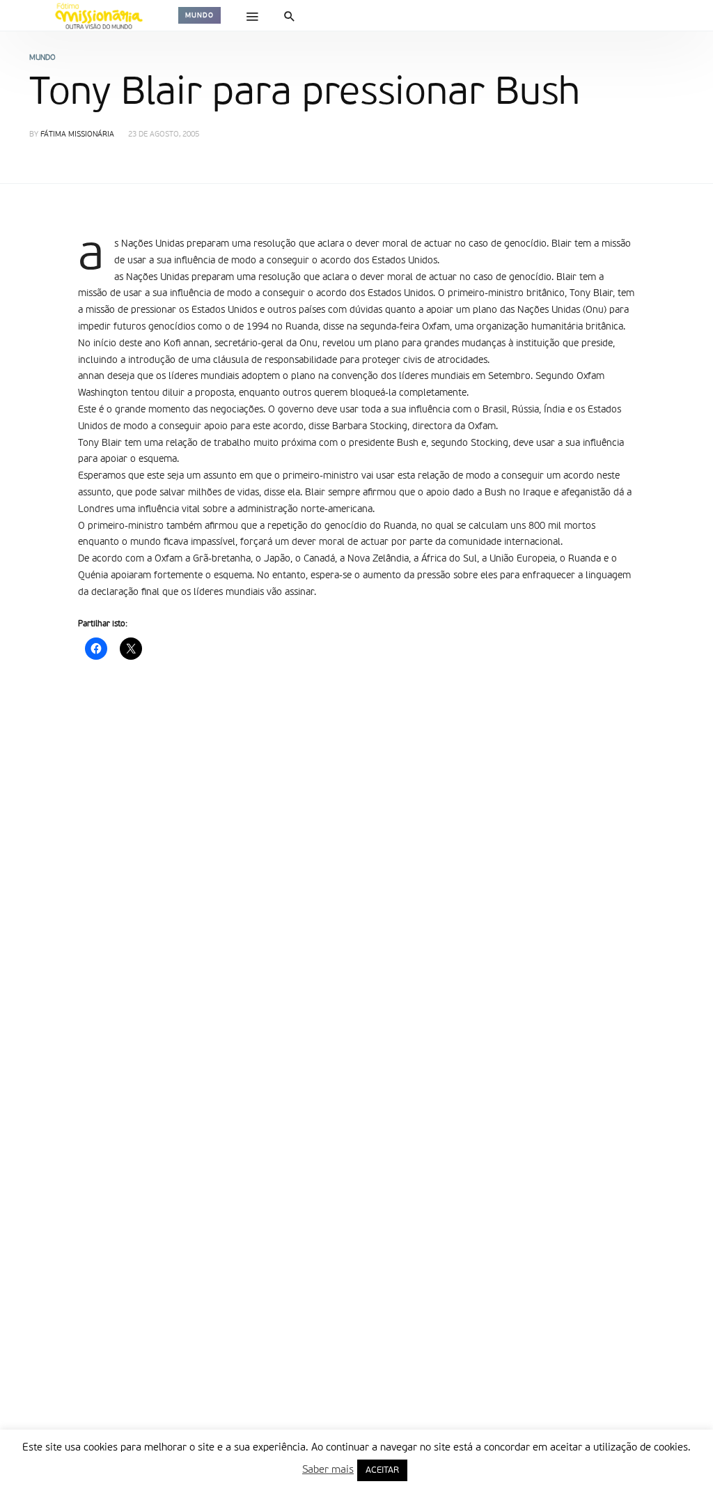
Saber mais (328, 1469)
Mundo (199, 15)
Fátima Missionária (77, 135)
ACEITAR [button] (382, 1470)
